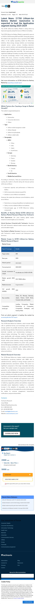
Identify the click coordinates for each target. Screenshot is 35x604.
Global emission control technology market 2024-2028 (15, 502)
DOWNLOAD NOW (11, 433)
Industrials (4, 535)
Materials (3, 532)
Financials (3, 544)
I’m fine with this (28, 602)
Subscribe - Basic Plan (10, 463)
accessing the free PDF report (9, 317)
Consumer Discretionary (7, 525)
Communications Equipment (8, 547)
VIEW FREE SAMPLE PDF (11, 479)
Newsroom (21, 563)
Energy (3, 542)
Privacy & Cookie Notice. (18, 598)
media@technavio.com (11, 411)
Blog (19, 560)
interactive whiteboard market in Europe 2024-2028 (15, 508)
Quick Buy (8, 474)
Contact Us (4, 563)
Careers (3, 567)
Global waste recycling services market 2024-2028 (14, 505)
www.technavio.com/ (12, 413)
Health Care (4, 530)
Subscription (4, 560)
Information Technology (7, 528)
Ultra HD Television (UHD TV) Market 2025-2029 (14, 500)
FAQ (19, 565)
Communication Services (7, 537)
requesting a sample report (14, 82)
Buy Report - (9, 454)
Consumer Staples (5, 523)
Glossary (3, 565)
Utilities (3, 539)
